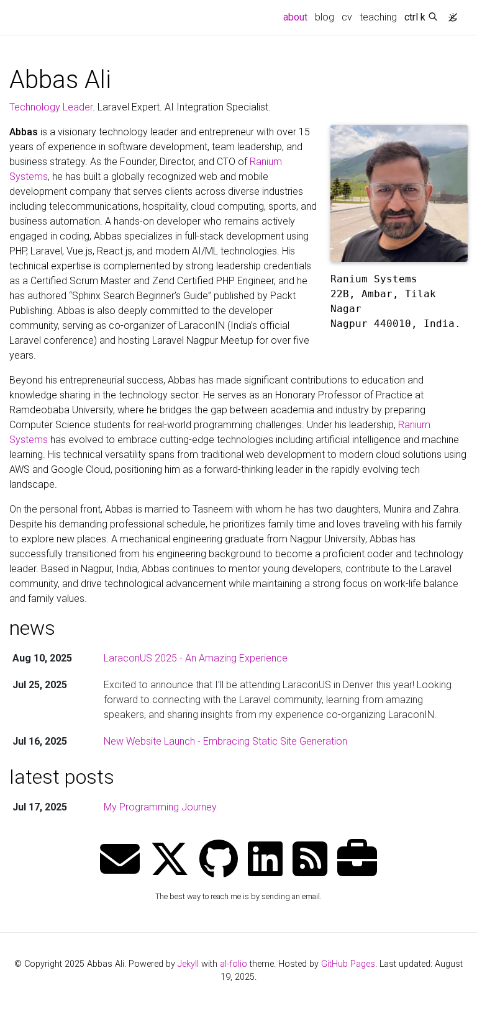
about (297, 17)
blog (324, 17)
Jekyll (188, 964)
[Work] (357, 860)
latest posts (61, 777)
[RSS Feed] (310, 860)
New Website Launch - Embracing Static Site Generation (225, 741)
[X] (169, 860)
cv (347, 17)
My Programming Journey (160, 807)
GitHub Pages (348, 964)
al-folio (233, 964)
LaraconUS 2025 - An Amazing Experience (196, 658)
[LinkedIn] (265, 860)
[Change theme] (450, 13)
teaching (378, 17)
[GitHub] (218, 860)
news (32, 628)
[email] (120, 860)
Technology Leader (51, 107)
